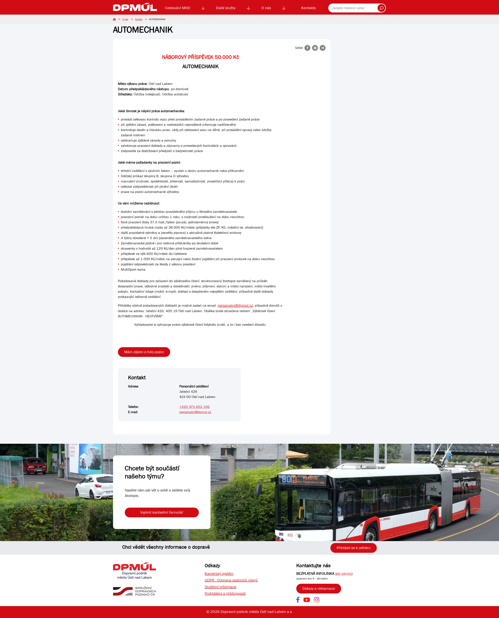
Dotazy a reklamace (319, 588)
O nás (266, 7)
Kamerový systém (219, 573)
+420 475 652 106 (194, 407)
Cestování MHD (177, 7)
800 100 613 (344, 574)
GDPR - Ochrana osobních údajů (231, 580)
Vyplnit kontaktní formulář (161, 512)
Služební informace (220, 586)
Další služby (225, 7)
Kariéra (138, 19)
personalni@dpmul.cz (235, 305)
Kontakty (308, 7)
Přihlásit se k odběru (354, 547)
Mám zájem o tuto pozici (144, 351)
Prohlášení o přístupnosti (225, 593)
